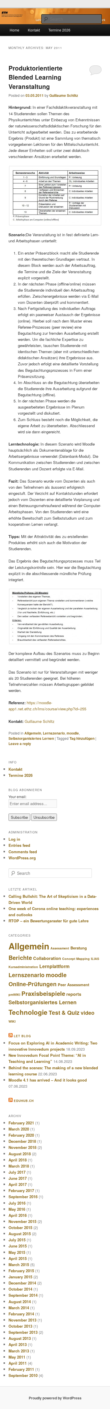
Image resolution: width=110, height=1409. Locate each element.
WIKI (12, 1021)
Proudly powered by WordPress (55, 1398)
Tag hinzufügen (82, 738)
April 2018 (18, 1160)
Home (14, 29)
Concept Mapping (76, 958)
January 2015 (20, 1277)
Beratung (78, 948)
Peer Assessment (73, 984)
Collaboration (47, 958)
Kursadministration (23, 967)
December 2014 (22, 1283)
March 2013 (19, 1351)
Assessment (59, 948)
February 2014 (21, 1314)
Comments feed (23, 851)
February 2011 (21, 1369)
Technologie (28, 1012)
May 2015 (17, 1252)
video (87, 1013)
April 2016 (18, 1215)
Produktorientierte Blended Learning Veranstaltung (35, 77)
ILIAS (95, 958)
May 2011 (17, 1357)
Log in (14, 839)
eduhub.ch (24, 1101)
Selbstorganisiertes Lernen (31, 738)
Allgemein (32, 733)
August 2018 (20, 1153)
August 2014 (20, 1301)
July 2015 (17, 1239)
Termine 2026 (59, 29)
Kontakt (34, 29)
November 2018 (22, 1147)
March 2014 (19, 1307)
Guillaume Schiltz (63, 95)
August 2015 (20, 1233)
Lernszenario (54, 733)
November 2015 (22, 1221)
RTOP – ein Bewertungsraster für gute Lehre (49, 920)
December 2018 (22, 1141)
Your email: (17, 796)
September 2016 (23, 1196)
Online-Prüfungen (33, 984)
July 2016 (17, 1203)
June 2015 (18, 1246)
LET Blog (22, 1036)
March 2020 (19, 1129)
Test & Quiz (64, 1012)
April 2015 (18, 1258)
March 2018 (19, 1166)
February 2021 (21, 1123)
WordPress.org (22, 858)
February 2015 (21, 1270)
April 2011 (18, 1363)
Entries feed (19, 845)
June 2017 (18, 1178)
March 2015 (19, 1264)
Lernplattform (54, 966)
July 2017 (17, 1172)
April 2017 (18, 1184)
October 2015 (20, 1227)
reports (73, 994)
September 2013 (23, 1332)
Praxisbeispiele (43, 993)
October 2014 (20, 1289)
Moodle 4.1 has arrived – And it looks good (48, 1080)
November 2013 (22, 1320)
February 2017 (21, 1190)
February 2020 (21, 1135)
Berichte (20, 958)
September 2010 (23, 1375)
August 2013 (20, 1338)
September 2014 (23, 1295)
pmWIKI (14, 994)
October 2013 (20, 1326)
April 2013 (18, 1344)
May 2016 (17, 1209)
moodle (73, 733)
